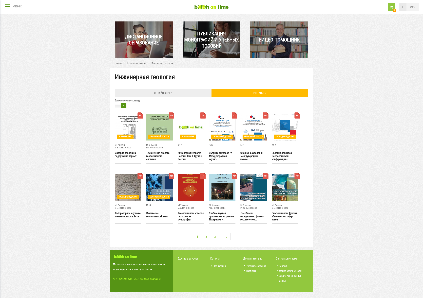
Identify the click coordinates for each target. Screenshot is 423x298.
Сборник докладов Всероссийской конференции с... (282, 156)
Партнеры (251, 271)
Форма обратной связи (290, 271)
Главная (118, 63)
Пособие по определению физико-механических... (252, 216)
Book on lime (211, 7)
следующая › (227, 236)
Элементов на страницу (127, 100)
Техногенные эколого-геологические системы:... (158, 156)
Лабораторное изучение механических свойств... (128, 215)
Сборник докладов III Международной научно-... (251, 156)
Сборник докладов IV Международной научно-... (220, 156)
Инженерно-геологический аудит (157, 215)
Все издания (220, 266)
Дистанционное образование (144, 40)
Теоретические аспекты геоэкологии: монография (191, 216)
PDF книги (259, 93)
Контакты (283, 266)
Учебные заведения (256, 266)
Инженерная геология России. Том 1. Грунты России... (190, 156)
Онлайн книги (163, 93)
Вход (412, 7)
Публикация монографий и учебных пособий (211, 40)
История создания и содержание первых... (126, 154)
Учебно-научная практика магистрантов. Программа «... (221, 216)
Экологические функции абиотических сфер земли (284, 216)
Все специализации (137, 63)
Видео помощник (279, 40)
